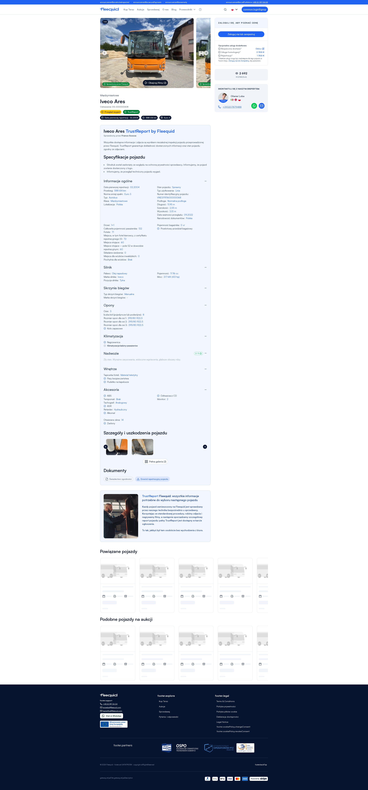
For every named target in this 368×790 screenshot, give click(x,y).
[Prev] (104, 53)
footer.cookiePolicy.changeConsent (233, 726)
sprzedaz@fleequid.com (112, 707)
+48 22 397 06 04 (260, 2)
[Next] (206, 53)
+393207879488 (232, 107)
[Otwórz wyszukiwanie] (225, 9)
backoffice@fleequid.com (112, 711)
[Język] (235, 9)
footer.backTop (261, 765)
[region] (155, 53)
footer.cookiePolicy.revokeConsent (233, 731)
